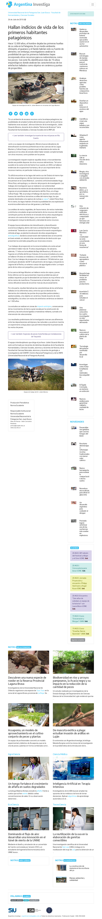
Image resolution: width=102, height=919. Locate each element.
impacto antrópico (44, 306)
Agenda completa (78, 640)
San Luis (65, 847)
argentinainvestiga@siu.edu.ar (31, 916)
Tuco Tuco (40, 691)
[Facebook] (10, 113)
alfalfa (39, 791)
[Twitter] (16, 113)
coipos (45, 199)
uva (73, 850)
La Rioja (41, 693)
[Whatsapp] (32, 113)
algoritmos (72, 796)
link (86, 558)
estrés (25, 794)
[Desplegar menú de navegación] (93, 4)
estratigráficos (14, 236)
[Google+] (21, 113)
